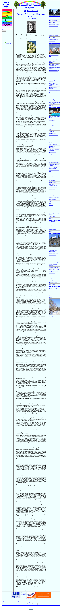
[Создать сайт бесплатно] (31, 609)
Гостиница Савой (52, 216)
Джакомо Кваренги (52, 280)
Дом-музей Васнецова (52, 199)
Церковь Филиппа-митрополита (54, 90)
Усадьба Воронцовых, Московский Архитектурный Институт (54, 213)
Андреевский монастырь (53, 33)
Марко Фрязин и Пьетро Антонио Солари (53, 251)
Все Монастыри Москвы (53, 288)
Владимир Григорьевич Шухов (54, 269)
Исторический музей (52, 182)
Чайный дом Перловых (53, 195)
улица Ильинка (51, 225)
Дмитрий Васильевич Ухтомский (52, 256)
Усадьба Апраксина (52, 178)
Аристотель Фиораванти (53, 282)
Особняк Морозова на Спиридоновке (52, 147)
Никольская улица (52, 227)
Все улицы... (51, 231)
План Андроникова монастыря (54, 290)
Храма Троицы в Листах (53, 92)
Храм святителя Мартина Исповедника (53, 88)
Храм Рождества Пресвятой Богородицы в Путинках (53, 78)
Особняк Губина (51, 120)
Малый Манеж (51, 142)
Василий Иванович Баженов (53, 276)
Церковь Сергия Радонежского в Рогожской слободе (54, 103)
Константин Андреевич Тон (53, 262)
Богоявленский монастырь (53, 39)
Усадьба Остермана (52, 123)
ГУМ (50, 203)
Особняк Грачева (52, 127)
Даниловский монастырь (53, 31)
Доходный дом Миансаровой (54, 197)
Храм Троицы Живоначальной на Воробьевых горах (54, 65)
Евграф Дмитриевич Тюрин (53, 271)
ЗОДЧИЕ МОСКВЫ (31, 11)
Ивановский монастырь (53, 22)
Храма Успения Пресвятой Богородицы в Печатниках (53, 94)
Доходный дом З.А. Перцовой (54, 138)
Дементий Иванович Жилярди (54, 260)
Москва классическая (52, 295)
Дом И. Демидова (52, 137)
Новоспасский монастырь (53, 26)
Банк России (51, 205)
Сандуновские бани (52, 208)
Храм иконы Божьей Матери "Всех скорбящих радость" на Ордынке (54, 74)
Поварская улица (52, 223)
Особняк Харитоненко (52, 133)
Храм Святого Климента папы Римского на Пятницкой (54, 59)
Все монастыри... (52, 41)
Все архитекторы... (52, 284)
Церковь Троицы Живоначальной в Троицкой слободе (53, 84)
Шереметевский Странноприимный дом (53, 185)
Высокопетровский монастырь (54, 24)
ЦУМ (50, 201)
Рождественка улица (52, 229)
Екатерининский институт (53, 135)
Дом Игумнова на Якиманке (53, 154)
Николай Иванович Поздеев (53, 247)
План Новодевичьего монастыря (52, 293)
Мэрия (50, 129)
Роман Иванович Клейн (53, 278)
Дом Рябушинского (52, 180)
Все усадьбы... (51, 218)
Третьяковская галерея (52, 174)
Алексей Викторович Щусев (53, 267)
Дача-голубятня (51, 176)
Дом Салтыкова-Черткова (53, 187)
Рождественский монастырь (53, 35)
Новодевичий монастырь (53, 17)
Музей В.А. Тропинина (53, 144)
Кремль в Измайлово (52, 152)
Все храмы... (51, 105)
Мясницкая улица (52, 221)
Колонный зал (51, 131)
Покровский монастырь (53, 29)
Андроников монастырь (53, 20)
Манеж (50, 140)
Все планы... (51, 297)
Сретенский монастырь (53, 37)
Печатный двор (51, 210)
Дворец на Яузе (51, 155)
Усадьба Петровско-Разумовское (52, 158)
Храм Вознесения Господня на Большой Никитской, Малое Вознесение (54, 71)
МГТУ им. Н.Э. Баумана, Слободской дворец (53, 168)
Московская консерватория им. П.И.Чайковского (54, 165)
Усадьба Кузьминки (52, 189)
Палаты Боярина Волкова (53, 160)
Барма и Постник (52, 273)
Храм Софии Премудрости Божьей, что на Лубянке (53, 100)
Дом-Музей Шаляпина (52, 125)
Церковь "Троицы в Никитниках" (52, 62)
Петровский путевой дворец (53, 162)
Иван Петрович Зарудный (53, 253)
